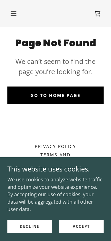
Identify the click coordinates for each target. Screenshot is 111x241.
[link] (97, 13)
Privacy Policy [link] (55, 146)
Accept (81, 226)
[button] (13, 13)
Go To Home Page (55, 95)
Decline (29, 226)
